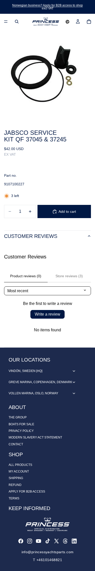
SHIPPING (16, 478)
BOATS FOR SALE (21, 424)
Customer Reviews (30, 236)
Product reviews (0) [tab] (25, 276)
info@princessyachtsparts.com (48, 552)
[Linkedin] (74, 541)
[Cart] (88, 21)
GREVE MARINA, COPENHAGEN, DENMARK (40, 382)
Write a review (47, 314)
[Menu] (6, 21)
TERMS (14, 498)
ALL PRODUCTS (20, 465)
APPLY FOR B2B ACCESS (27, 491)
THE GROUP (18, 417)
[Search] (16, 21)
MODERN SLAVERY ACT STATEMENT (35, 437)
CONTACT (16, 444)
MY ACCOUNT (19, 471)
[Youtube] (38, 541)
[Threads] (65, 541)
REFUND (15, 485)
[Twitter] (56, 541)
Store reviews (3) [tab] (69, 276)
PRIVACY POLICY (21, 431)
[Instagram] (30, 541)
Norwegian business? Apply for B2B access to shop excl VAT (47, 7)
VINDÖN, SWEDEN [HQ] (25, 371)
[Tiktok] (48, 541)
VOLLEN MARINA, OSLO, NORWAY (33, 393)
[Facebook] (21, 541)
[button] (67, 21)
